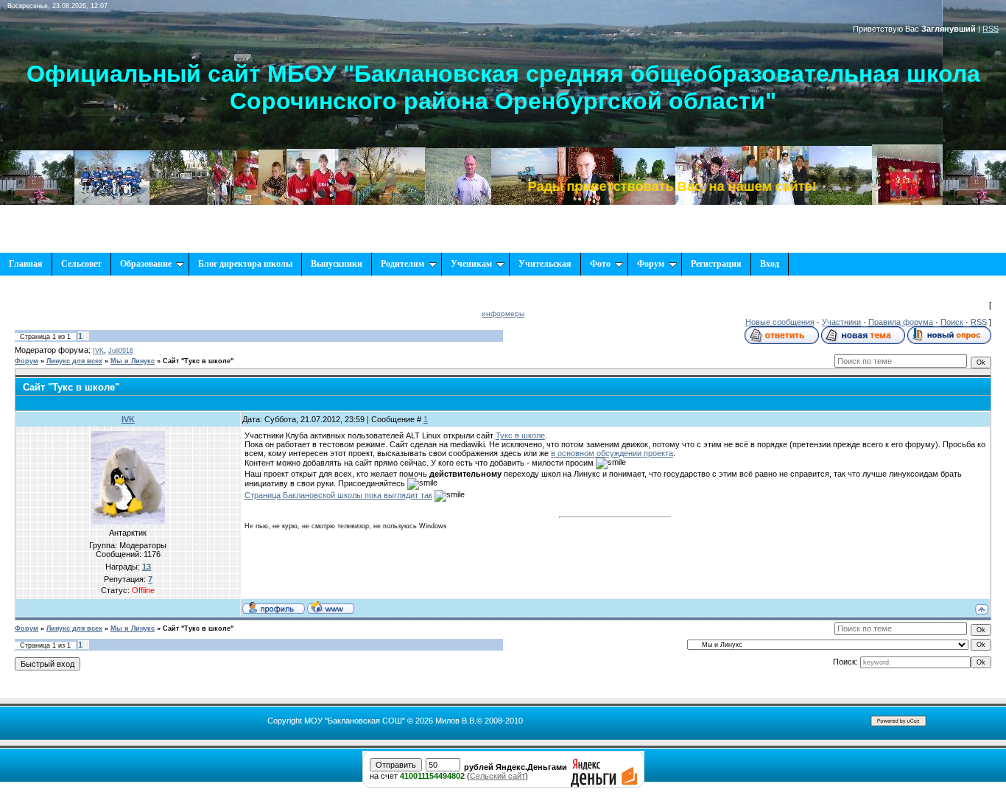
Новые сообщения (780, 322)
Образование (146, 264)
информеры (503, 313)
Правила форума (900, 322)
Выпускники (336, 264)
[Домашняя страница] (330, 607)
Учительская (544, 264)
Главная (26, 264)
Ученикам (471, 264)
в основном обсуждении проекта (612, 453)
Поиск (951, 322)
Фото (600, 264)
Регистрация (716, 264)
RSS (990, 28)
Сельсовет (81, 264)
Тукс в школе (520, 435)
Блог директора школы (245, 264)
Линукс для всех (74, 361)
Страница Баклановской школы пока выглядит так (338, 495)
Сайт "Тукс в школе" (198, 361)
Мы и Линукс (132, 361)
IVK (98, 350)
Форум (650, 264)
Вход (769, 264)
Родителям (402, 264)
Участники (841, 322)
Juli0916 (120, 350)
